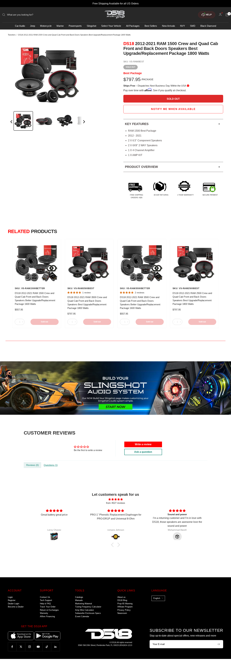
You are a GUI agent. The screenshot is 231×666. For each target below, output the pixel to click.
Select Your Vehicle (111, 26)
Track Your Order (47, 607)
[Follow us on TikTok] (46, 646)
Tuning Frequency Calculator (88, 607)
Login (10, 597)
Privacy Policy (124, 610)
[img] (115, 499)
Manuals (79, 600)
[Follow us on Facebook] (12, 646)
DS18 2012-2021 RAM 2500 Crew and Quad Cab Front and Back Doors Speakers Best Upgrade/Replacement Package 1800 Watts (192, 298)
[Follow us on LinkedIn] (55, 646)
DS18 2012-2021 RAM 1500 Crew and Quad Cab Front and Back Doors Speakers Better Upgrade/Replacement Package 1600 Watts (35, 298)
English (156, 598)
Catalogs (79, 597)
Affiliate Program (125, 607)
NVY (182, 26)
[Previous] (11, 122)
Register (11, 600)
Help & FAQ (45, 603)
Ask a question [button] (143, 452)
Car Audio (20, 26)
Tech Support (46, 600)
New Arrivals (168, 26)
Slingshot (91, 26)
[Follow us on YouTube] (38, 646)
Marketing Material (83, 603)
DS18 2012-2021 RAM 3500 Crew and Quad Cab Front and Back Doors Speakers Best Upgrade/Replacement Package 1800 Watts (87, 302)
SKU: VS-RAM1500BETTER (30, 288)
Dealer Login (13, 603)
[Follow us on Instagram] (29, 646)
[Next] (83, 122)
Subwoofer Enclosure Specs (88, 613)
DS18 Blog (122, 600)
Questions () (51, 465)
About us (121, 597)
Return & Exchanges (49, 610)
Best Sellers (151, 26)
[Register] (218, 644)
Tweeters (12, 35)
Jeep (32, 26)
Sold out (44, 322)
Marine (60, 26)
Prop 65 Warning (124, 603)
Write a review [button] (143, 444)
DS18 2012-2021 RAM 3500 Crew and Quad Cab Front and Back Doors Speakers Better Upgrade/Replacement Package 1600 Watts (140, 302)
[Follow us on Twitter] (20, 646)
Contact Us (45, 597)
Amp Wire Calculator (84, 610)
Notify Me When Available (173, 109)
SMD (192, 26)
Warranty (44, 613)
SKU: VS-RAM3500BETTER (135, 288)
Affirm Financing (47, 616)
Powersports (75, 26)
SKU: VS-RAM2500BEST (186, 288)
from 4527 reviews (115, 503)
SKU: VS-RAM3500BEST (80, 288)
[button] (113, 545)
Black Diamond (208, 26)
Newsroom (122, 613)
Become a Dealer (16, 607)
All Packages (133, 26)
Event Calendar (82, 616)
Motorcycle (46, 26)
